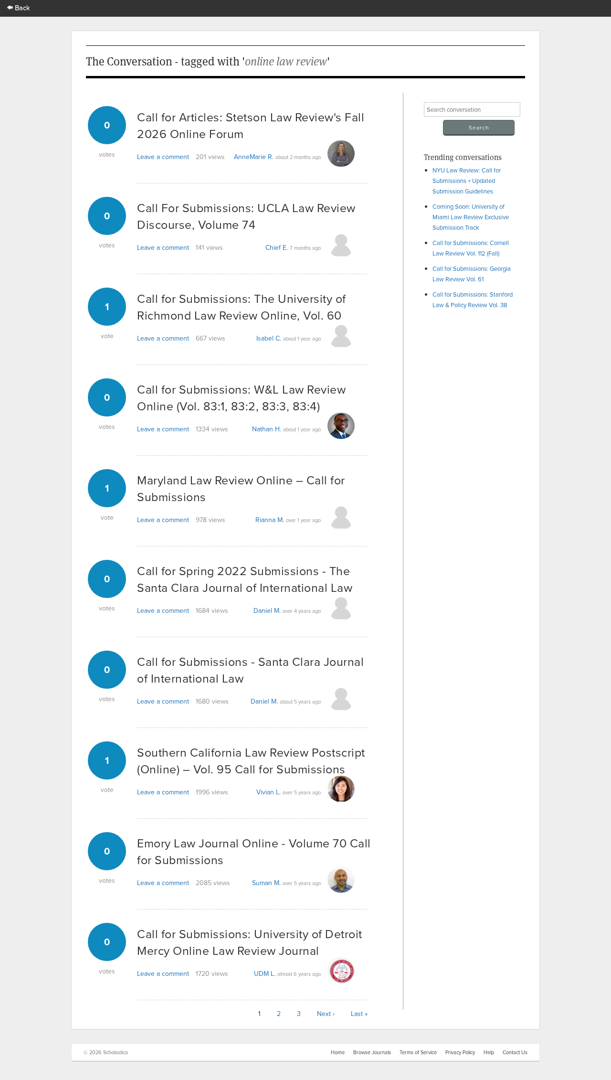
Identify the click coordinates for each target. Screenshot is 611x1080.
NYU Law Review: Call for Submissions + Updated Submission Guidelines (466, 180)
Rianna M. (269, 519)
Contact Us (515, 1052)
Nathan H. (266, 429)
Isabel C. (268, 338)
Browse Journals (372, 1052)
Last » (359, 1013)
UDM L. (264, 973)
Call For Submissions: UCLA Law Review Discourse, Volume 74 (246, 216)
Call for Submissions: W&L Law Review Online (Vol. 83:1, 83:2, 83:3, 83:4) (241, 397)
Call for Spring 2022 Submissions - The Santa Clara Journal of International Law (244, 579)
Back (21, 7)
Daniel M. (267, 610)
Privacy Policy (460, 1052)
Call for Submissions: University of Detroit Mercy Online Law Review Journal (249, 942)
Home (338, 1052)
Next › (326, 1013)
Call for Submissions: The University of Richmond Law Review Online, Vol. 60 (241, 306)
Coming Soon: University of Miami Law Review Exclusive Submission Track (470, 217)
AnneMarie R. (254, 156)
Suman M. (266, 883)
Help (489, 1052)
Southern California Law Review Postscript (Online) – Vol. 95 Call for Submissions (251, 760)
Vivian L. (268, 792)
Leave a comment (163, 156)
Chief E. (276, 247)
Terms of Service (418, 1052)
